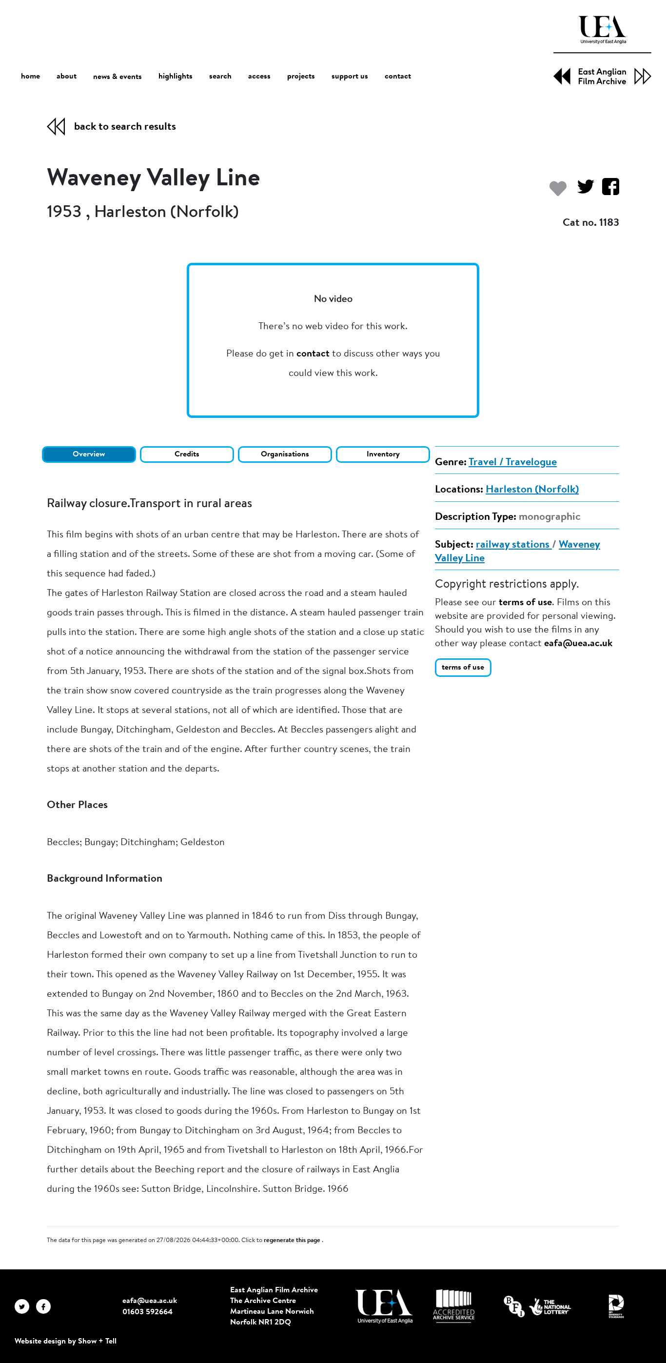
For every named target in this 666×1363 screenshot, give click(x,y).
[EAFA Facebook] (46, 1306)
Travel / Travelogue (513, 462)
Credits (187, 454)
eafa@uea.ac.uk (578, 644)
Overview (89, 454)
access (259, 76)
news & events (117, 77)
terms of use (525, 603)
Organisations (285, 454)
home (30, 76)
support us (350, 76)
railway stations (514, 545)
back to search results (125, 127)
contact (398, 76)
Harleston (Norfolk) (532, 490)
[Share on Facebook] (606, 191)
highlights (175, 76)
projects (301, 76)
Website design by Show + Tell (66, 1341)
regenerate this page (293, 1241)
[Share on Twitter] (581, 191)
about (67, 76)
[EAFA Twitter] (25, 1306)
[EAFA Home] (602, 50)
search (220, 76)
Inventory (383, 454)
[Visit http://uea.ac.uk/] (383, 1306)
